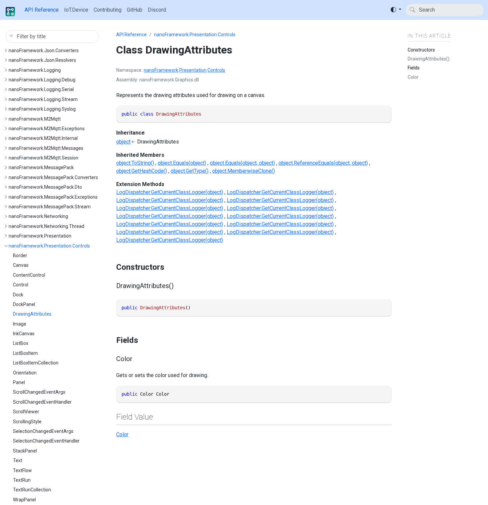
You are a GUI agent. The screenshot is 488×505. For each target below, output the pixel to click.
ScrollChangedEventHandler (42, 402)
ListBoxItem (25, 353)
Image (19, 324)
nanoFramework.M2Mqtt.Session (43, 157)
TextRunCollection (32, 489)
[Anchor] (170, 267)
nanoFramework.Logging (35, 70)
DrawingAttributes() (428, 58)
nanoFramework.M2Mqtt (35, 119)
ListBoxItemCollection (35, 362)
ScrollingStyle (27, 421)
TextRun (22, 480)
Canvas (21, 265)
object (123, 142)
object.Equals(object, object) (242, 163)
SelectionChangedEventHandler (46, 441)
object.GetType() (189, 171)
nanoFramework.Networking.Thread (46, 226)
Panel (19, 382)
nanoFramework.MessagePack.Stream (50, 206)
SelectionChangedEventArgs (43, 431)
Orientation (25, 372)
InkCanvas (24, 333)
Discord (157, 10)
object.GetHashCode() (141, 171)
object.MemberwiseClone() (243, 171)
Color (122, 434)
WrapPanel (24, 499)
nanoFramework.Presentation (40, 236)
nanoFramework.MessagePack (41, 167)
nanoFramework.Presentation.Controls (49, 246)
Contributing (108, 10)
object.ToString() (135, 163)
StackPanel (25, 451)
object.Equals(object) (182, 163)
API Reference (42, 10)
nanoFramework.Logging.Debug (42, 79)
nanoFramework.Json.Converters (44, 50)
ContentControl (29, 275)
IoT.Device (76, 10)
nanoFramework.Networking (38, 216)
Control (20, 284)
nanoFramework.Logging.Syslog (42, 109)
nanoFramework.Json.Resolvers (42, 60)
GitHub (134, 10)
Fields (414, 67)
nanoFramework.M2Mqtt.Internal (43, 138)
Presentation (192, 70)
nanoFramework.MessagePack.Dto (45, 187)
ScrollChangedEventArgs (39, 392)
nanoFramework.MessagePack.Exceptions (53, 197)
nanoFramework (161, 70)
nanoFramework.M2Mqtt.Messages (46, 148)
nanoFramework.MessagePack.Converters (53, 177)
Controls (216, 70)
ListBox (20, 343)
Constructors (421, 49)
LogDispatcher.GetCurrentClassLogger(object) (169, 192)
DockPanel (24, 304)
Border (20, 255)
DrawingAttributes (32, 314)
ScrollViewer (26, 411)
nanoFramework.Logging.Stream (43, 99)
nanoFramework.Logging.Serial (41, 89)
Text (17, 460)
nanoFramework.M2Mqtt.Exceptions (47, 128)
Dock (18, 294)
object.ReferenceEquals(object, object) (323, 163)
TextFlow (22, 470)
